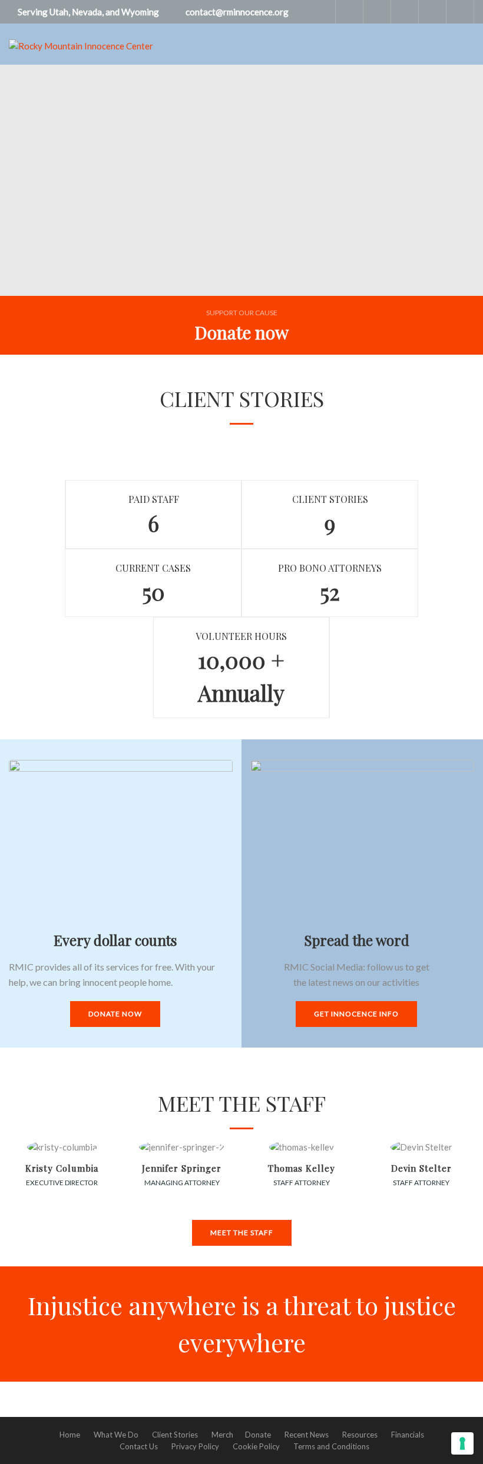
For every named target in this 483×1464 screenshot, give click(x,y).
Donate (258, 1434)
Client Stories (175, 1434)
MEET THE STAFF (241, 1232)
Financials (407, 1434)
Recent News (306, 1434)
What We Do (116, 1434)
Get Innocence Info (356, 1013)
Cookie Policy (256, 1446)
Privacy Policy (195, 1446)
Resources (360, 1434)
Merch (222, 1434)
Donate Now (115, 1013)
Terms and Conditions (331, 1446)
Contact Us (139, 1446)
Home (69, 1434)
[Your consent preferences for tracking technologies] (462, 1443)
